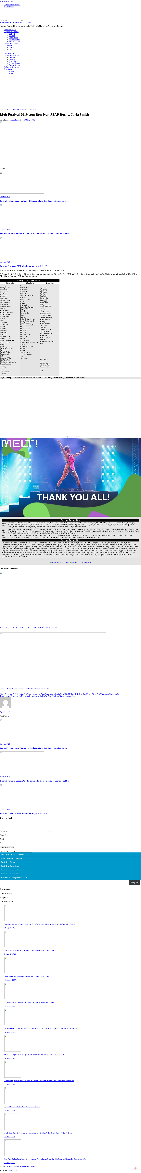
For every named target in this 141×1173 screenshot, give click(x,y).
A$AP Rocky (4, 694)
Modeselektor (14, 696)
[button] (12, 378)
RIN (21, 696)
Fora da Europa (14, 42)
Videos (11, 47)
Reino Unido (13, 38)
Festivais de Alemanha (19, 109)
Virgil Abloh (63, 696)
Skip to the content (6, 1)
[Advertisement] (70, 91)
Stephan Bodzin (39, 696)
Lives (11, 49)
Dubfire (57, 694)
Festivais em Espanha (8, 862)
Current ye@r (5, 851)
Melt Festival (31, 109)
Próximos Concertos (11, 44)
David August (50, 694)
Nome (3, 835)
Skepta (25, 696)
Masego (7, 696)
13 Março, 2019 (29, 120)
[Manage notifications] (136, 1168)
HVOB (98, 694)
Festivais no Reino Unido (10, 866)
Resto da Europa (14, 40)
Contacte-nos (9, 7)
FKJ (69, 694)
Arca (11, 694)
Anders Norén (12, 1170)
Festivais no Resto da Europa (11, 869)
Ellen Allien (64, 694)
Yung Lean (71, 696)
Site (1, 843)
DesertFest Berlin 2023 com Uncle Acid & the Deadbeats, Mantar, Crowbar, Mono (25, 689)
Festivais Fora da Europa (10, 873)
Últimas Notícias (10, 30)
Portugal (12, 34)
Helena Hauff (82, 694)
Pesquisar (134, 883)
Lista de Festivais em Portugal (11, 858)
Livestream (8, 45)
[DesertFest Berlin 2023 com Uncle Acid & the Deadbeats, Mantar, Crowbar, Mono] (53, 684)
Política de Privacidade (12, 5)
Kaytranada (105, 694)
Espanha (12, 36)
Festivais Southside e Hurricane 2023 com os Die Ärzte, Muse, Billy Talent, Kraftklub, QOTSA (29, 628)
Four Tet (74, 694)
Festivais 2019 (5, 109)
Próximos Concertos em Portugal (12, 854)
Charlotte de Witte (38, 694)
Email (2, 839)
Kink (111, 694)
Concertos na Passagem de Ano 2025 (14, 877)
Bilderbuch (17, 694)
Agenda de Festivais (11, 32)
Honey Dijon (91, 694)
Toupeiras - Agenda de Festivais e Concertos (15, 22)
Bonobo (29, 694)
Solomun (30, 696)
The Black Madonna (52, 696)
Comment (4, 831)
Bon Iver (24, 694)
